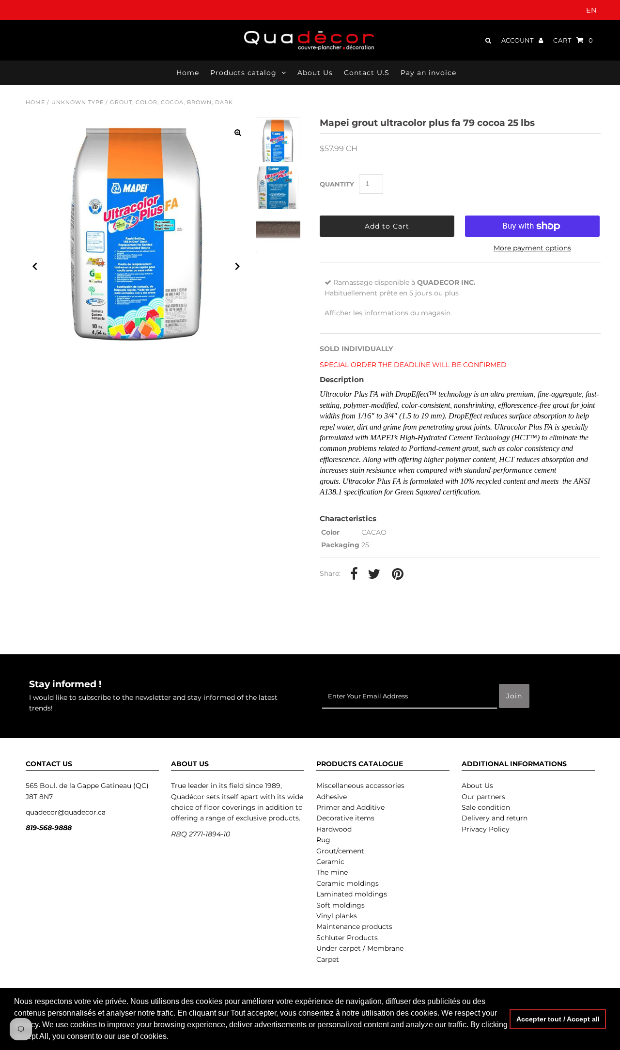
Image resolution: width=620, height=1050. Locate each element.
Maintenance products (354, 926)
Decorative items (345, 818)
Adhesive (331, 796)
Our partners (483, 796)
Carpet (327, 959)
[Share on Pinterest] (397, 574)
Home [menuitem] (187, 72)
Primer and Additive (350, 807)
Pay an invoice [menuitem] (428, 72)
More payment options (532, 248)
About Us (477, 785)
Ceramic (330, 861)
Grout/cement (340, 851)
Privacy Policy (486, 829)
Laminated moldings (351, 894)
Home (35, 102)
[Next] (237, 266)
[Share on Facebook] (354, 574)
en (591, 10)
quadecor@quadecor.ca (66, 812)
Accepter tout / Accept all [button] (558, 1019)
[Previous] (35, 266)
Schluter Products (347, 937)
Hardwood (334, 829)
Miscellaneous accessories (360, 785)
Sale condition (486, 807)
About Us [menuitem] (315, 72)
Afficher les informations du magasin (387, 313)
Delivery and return (494, 818)
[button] (171, 1037)
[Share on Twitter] (374, 574)
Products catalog (243, 72)
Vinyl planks (336, 915)
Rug (323, 839)
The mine (332, 872)
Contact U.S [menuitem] (366, 72)
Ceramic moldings (347, 883)
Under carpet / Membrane (359, 948)
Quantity (337, 184)
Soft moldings (340, 905)
